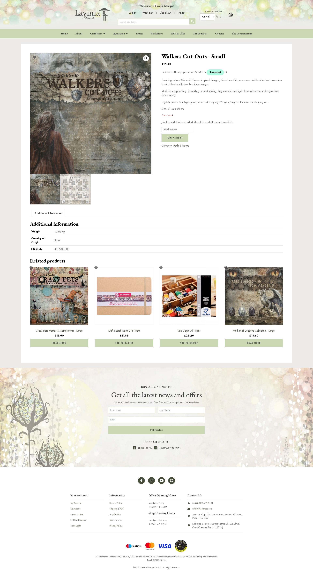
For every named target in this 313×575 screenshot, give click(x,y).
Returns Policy (115, 503)
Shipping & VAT (116, 508)
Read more (59, 343)
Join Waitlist (175, 137)
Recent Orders (76, 514)
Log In (132, 13)
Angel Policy (115, 514)
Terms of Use (115, 520)
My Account (75, 503)
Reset (219, 16)
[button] (146, 58)
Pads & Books (181, 146)
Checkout (165, 13)
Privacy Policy (115, 525)
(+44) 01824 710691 (202, 503)
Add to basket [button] (124, 343)
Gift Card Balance (78, 520)
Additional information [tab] (48, 213)
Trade (181, 13)
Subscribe (156, 430)
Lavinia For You (145, 447)
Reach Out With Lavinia (170, 447)
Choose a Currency (213, 11)
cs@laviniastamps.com (202, 508)
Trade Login (75, 525)
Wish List (147, 13)
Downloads (75, 508)
